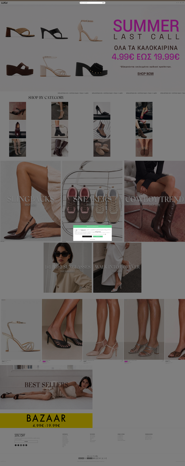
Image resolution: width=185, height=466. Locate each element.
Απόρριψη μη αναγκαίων (87, 236)
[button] (104, 2)
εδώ (105, 234)
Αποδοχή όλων (98, 236)
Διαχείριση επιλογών (92, 239)
